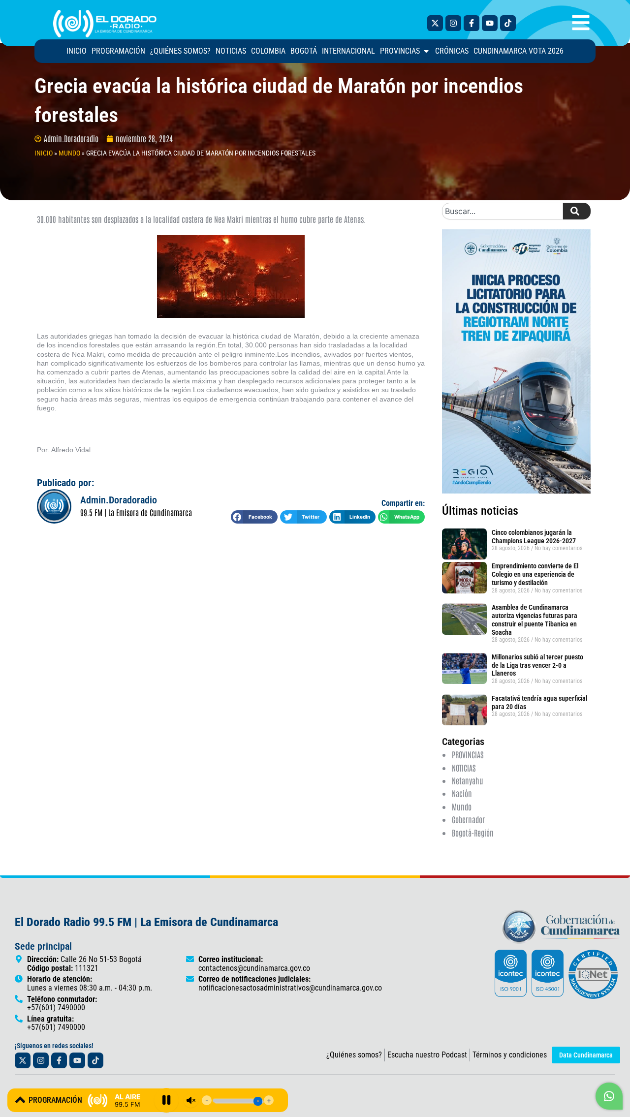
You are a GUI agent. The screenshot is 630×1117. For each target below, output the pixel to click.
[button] (254, 517)
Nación (462, 793)
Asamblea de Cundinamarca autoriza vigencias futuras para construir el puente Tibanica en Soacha (534, 619)
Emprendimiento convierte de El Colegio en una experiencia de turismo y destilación (535, 574)
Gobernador (468, 819)
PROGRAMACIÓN (55, 1100)
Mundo (462, 806)
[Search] (577, 211)
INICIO (43, 153)
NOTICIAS (463, 768)
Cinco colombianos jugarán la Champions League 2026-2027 (534, 536)
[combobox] (502, 211)
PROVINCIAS (467, 754)
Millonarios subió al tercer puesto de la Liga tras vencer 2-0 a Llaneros (537, 665)
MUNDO (69, 153)
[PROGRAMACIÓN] (20, 1100)
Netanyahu (467, 780)
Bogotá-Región (473, 833)
